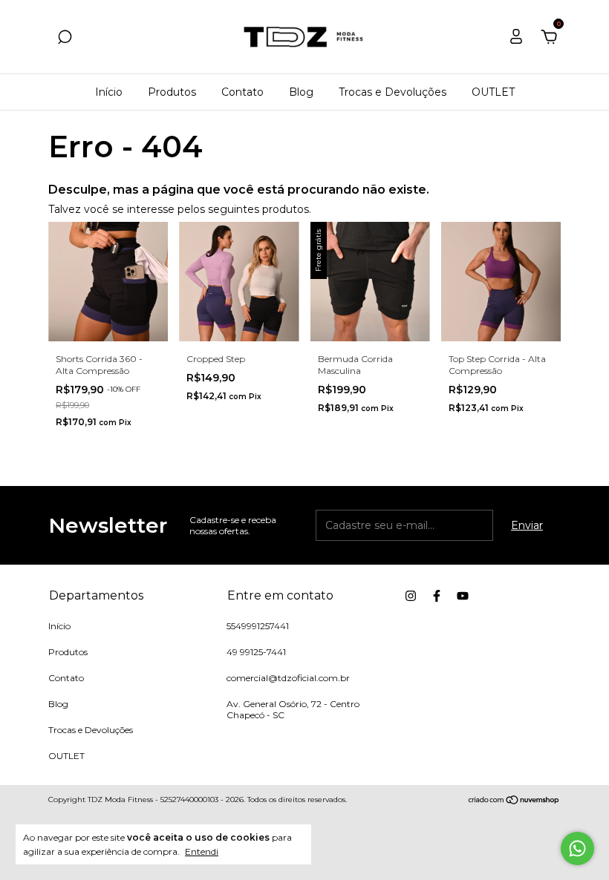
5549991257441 (258, 625)
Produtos (172, 92)
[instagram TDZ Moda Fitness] (411, 596)
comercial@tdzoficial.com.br (288, 677)
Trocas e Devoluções (392, 92)
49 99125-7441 (256, 651)
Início (109, 92)
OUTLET (493, 92)
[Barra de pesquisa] (64, 39)
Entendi (201, 851)
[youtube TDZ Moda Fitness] (463, 596)
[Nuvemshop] (514, 801)
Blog (301, 92)
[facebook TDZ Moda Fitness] (437, 596)
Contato (242, 92)
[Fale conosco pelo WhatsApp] (577, 848)
